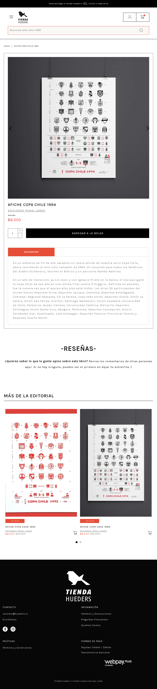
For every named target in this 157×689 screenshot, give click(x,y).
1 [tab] (77, 542)
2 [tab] (80, 542)
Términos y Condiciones (17, 647)
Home (7, 46)
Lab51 (100, 681)
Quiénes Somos (91, 625)
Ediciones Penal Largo (26, 210)
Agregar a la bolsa (87, 233)
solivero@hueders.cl (15, 613)
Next (146, 127)
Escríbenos (10, 619)
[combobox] (78, 30)
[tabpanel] (41, 471)
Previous (10, 127)
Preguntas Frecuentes (94, 619)
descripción (31, 252)
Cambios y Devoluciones (96, 613)
